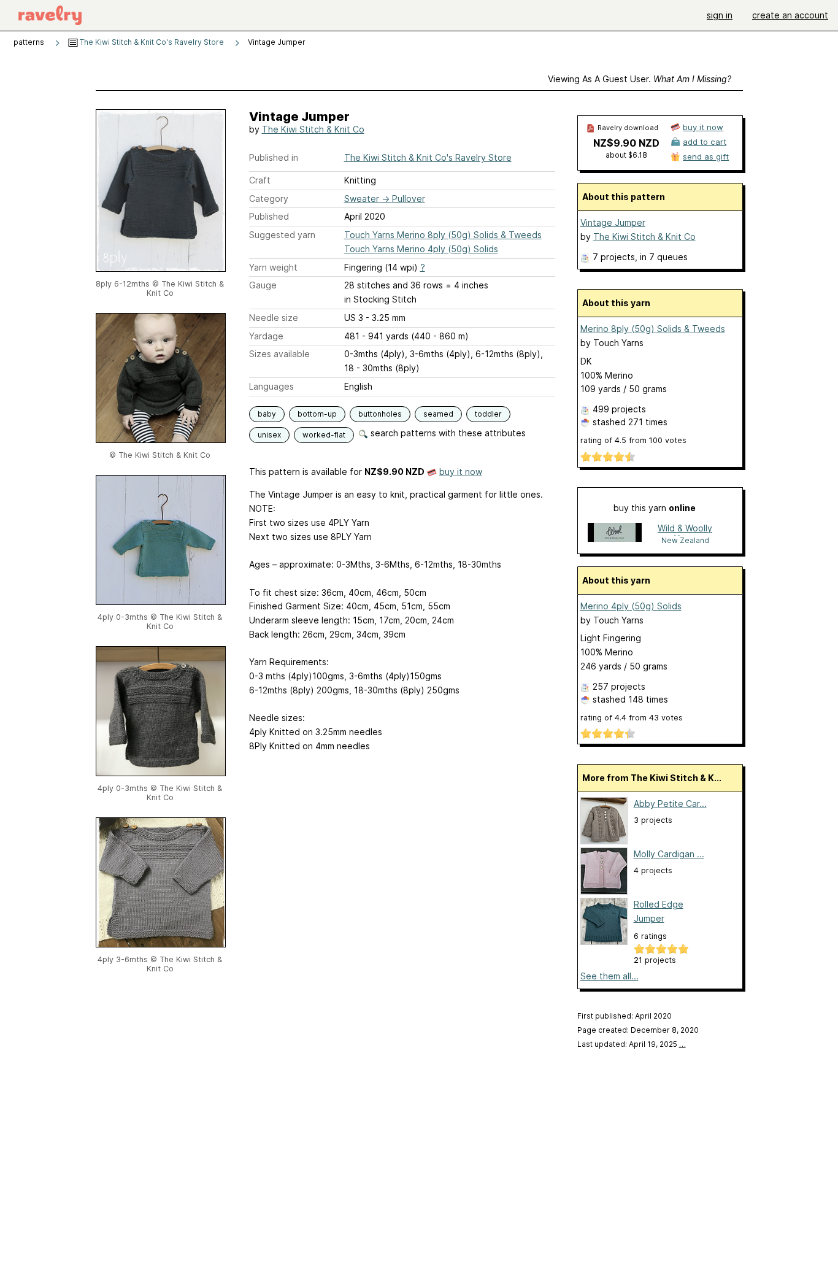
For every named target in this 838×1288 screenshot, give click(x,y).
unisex (269, 434)
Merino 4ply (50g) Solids (631, 606)
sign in (719, 15)
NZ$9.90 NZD (626, 143)
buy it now (460, 471)
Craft (260, 180)
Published (269, 216)
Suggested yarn (282, 234)
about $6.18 (626, 155)
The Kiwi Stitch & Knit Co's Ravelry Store (151, 42)
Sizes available (279, 354)
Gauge (263, 285)
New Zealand (685, 540)
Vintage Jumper (612, 222)
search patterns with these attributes (447, 433)
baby (267, 413)
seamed (438, 413)
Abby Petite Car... (670, 803)
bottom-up (317, 413)
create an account (790, 15)
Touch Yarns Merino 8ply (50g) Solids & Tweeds (443, 234)
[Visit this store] (614, 533)
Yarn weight (273, 267)
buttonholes (380, 413)
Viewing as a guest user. (639, 79)
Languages (271, 386)
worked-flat (323, 434)
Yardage (266, 336)
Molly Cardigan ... (669, 854)
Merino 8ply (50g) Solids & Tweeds (652, 328)
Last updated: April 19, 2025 (631, 1044)
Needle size (273, 317)
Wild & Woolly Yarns (685, 529)
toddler (488, 413)
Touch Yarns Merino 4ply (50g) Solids (421, 249)
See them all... (609, 976)
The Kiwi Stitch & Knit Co (313, 129)
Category (268, 198)
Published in (273, 157)
